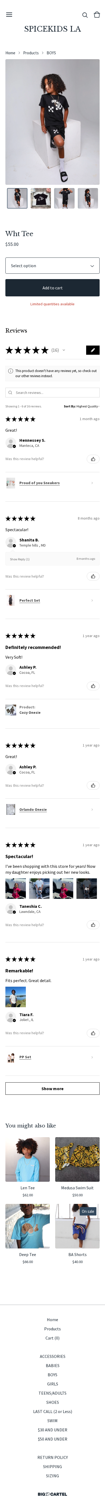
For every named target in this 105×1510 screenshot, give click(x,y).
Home (10, 52)
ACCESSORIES (52, 1356)
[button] (64, 350)
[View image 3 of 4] (64, 198)
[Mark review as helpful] (93, 459)
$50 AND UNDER (52, 1439)
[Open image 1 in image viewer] (52, 122)
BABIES (53, 1365)
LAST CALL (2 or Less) (52, 1411)
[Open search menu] (85, 14)
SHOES (52, 1402)
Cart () (53, 1338)
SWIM (52, 1420)
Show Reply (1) (20, 559)
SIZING (52, 1475)
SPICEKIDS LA (52, 29)
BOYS (51, 52)
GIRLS (52, 1384)
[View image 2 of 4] (41, 198)
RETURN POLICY (52, 1457)
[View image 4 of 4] (88, 198)
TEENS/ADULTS (52, 1393)
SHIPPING (52, 1466)
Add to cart (53, 287)
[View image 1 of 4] (17, 198)
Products (31, 52)
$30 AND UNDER (52, 1429)
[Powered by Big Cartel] (52, 1494)
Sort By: (70, 406)
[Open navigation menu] (9, 14)
